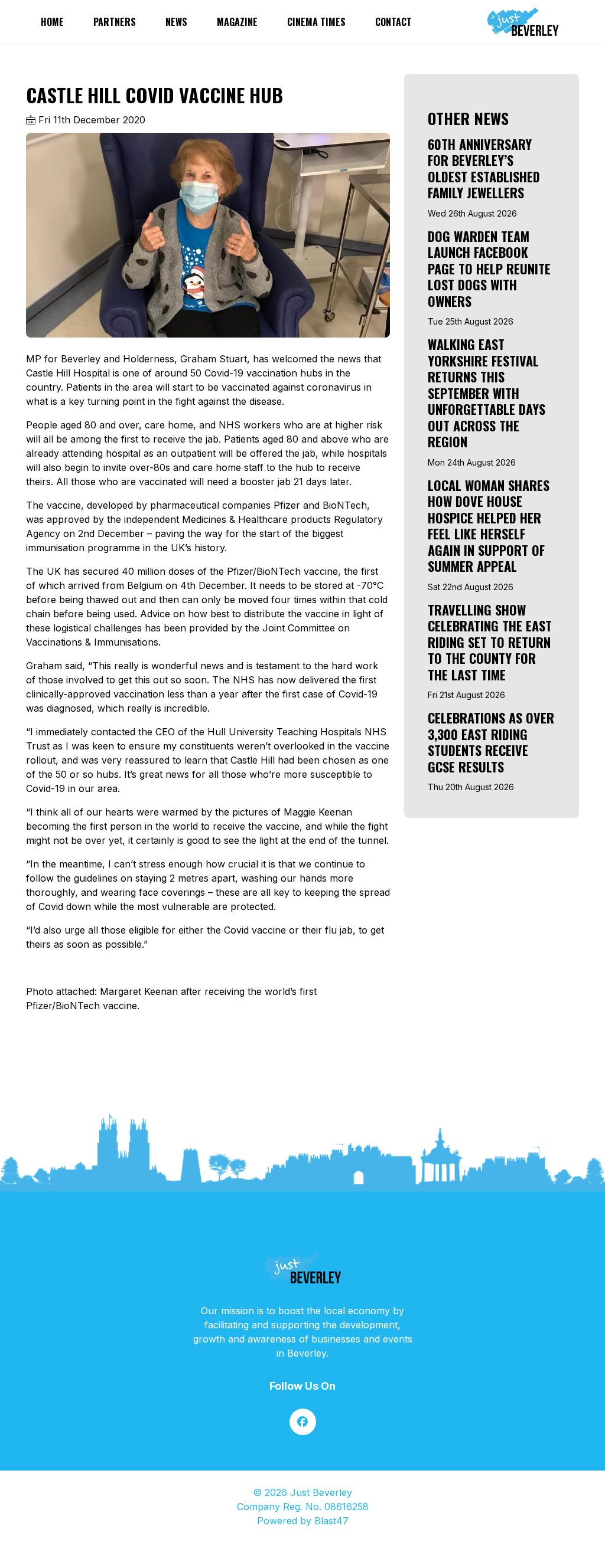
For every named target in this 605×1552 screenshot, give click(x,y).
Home (52, 22)
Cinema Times (316, 22)
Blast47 (331, 1521)
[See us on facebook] (303, 1422)
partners (114, 22)
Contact (393, 22)
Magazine (237, 22)
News (176, 22)
